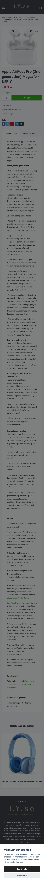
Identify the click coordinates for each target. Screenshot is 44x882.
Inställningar (22, 875)
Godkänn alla (22, 869)
